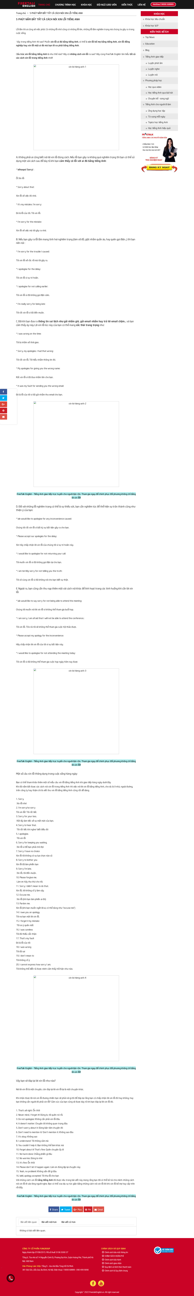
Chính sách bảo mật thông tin (116, 1252)
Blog (147, 49)
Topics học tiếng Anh (158, 122)
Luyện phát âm (155, 62)
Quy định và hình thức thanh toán (118, 1266)
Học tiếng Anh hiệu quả (159, 127)
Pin (89, 1209)
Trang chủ (44, 4)
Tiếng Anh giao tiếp (154, 56)
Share (55, 1209)
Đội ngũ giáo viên (107, 4)
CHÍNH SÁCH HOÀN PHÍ (114, 1255)
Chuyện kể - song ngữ (158, 98)
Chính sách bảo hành (113, 1259)
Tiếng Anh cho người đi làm (158, 104)
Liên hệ (142, 4)
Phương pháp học (153, 80)
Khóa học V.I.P (151, 25)
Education (150, 43)
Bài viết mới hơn (49, 1221)
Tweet (67, 1209)
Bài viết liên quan (29, 1221)
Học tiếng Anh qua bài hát (160, 92)
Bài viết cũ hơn (68, 1221)
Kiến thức (127, 4)
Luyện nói (153, 74)
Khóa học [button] (86, 4)
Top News (150, 36)
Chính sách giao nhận (113, 1263)
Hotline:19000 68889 (163, 4)
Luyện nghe (153, 68)
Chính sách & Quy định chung (116, 1270)
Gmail (100, 1209)
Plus (79, 1209)
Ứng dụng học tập (156, 110)
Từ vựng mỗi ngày (156, 116)
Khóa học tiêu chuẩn (155, 18)
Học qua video (154, 86)
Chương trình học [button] (65, 4)
